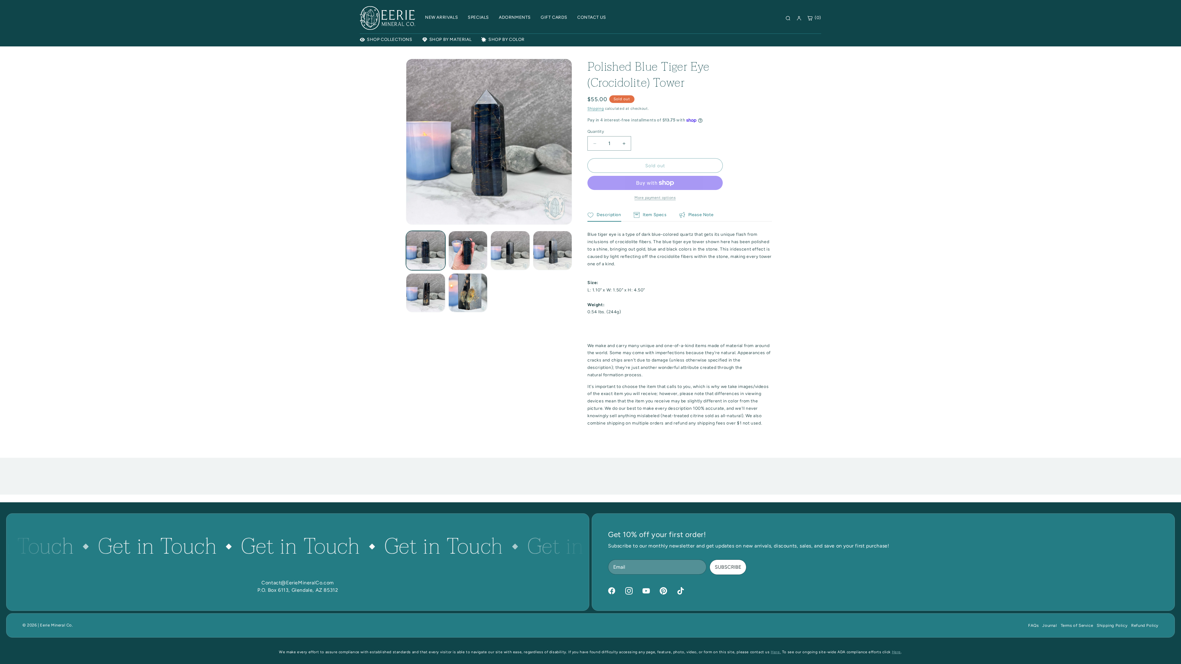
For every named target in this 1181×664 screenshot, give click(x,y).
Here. (776, 652)
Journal (1049, 625)
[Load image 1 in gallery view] (425, 250)
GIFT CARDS (554, 17)
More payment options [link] (655, 198)
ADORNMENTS (515, 17)
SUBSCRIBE (728, 567)
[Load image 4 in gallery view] (552, 250)
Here (896, 652)
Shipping (595, 108)
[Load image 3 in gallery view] (510, 250)
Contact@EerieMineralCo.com (297, 583)
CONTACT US (591, 17)
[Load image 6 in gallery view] (468, 293)
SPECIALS (478, 17)
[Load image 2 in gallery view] (468, 250)
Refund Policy (1145, 625)
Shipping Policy (1112, 625)
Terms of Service (1077, 625)
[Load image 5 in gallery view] (425, 293)
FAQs (1033, 625)
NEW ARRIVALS (441, 17)
